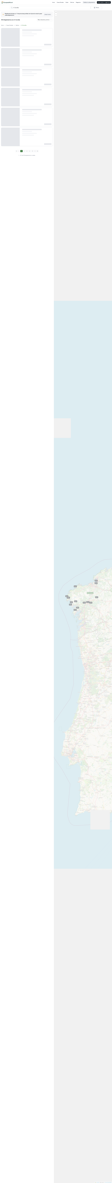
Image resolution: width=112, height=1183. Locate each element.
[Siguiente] (17, 38)
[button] (82, 609)
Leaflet (97, 1182)
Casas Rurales (60, 2)
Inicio (53, 2)
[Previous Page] (19, 460)
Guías (67, 2)
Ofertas (72, 2)
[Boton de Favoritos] (50, 31)
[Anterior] (4, 38)
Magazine (78, 2)
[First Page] (16, 460)
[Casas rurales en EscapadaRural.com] (7, 2)
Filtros (97, 7)
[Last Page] (37, 460)
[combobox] (50, 7)
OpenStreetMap (108, 1182)
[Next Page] (35, 460)
